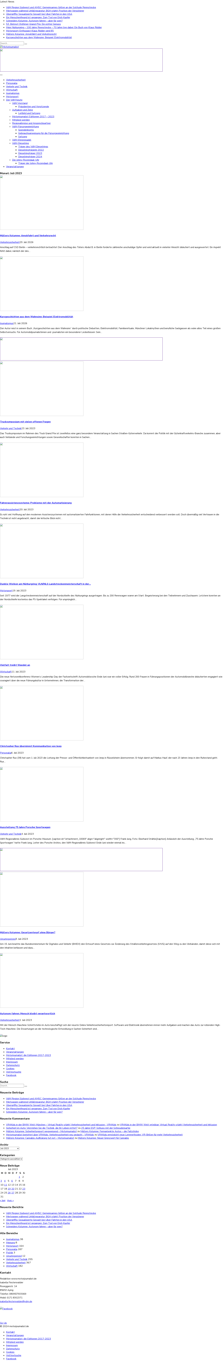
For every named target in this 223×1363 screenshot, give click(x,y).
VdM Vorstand (19, 103)
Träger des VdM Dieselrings (33, 146)
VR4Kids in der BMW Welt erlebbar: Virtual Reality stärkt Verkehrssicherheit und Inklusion (168, 1124)
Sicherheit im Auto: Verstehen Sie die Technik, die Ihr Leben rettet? (42, 1128)
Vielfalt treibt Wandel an (15, 665)
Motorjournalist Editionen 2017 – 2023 (33, 116)
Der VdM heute (14, 100)
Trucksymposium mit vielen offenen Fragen (25, 421)
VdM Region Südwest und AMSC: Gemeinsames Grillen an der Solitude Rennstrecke (51, 7)
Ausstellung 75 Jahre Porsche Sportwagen (25, 827)
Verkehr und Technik (16, 86)
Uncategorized (8, 939)
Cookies (10, 1068)
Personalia (11, 83)
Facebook (11, 1075)
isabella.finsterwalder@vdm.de (16, 1301)
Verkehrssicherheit (16, 80)
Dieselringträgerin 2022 (31, 150)
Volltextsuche (13, 1072)
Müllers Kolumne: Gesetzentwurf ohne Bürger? (27, 932)
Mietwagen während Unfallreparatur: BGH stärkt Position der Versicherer (45, 10)
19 (9, 1188)
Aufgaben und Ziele (22, 110)
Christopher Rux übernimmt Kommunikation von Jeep (31, 746)
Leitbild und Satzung (29, 113)
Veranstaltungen (15, 166)
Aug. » (10, 1200)
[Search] (26, 1086)
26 (9, 1192)
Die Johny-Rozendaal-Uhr (25, 160)
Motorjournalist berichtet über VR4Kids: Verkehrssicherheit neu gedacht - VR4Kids (50, 1134)
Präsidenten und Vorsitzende (33, 106)
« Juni (2, 1200)
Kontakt (10, 1048)
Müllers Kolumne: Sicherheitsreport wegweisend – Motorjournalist (41, 1131)
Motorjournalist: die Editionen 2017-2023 (28, 1055)
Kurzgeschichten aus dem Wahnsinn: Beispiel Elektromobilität (39, 37)
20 (12, 1188)
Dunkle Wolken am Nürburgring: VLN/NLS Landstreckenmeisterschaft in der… (45, 584)
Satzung (22, 136)
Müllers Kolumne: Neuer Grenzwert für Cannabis (103, 1138)
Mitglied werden (21, 120)
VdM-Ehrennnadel (21, 140)
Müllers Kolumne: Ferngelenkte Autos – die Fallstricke (109, 1131)
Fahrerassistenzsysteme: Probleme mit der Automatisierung (36, 503)
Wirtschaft (12, 90)
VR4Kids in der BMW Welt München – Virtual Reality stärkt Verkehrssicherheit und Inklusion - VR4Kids (61, 1124)
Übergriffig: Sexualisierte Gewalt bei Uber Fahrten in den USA (39, 14)
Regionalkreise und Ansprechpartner (31, 123)
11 (5, 1185)
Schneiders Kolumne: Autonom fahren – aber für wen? (34, 20)
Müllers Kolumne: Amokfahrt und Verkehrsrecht (31, 34)
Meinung (10, 1242)
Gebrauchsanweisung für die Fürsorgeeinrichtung (43, 133)
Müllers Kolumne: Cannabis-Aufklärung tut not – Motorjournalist (40, 1138)
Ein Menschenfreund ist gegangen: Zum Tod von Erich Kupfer (38, 17)
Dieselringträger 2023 (30, 153)
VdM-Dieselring (20, 143)
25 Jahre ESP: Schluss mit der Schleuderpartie (105, 1128)
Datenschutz (13, 1065)
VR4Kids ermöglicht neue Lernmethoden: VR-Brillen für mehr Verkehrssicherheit (140, 1134)
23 (23, 1188)
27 (12, 1192)
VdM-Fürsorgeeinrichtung (25, 126)
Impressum (12, 1062)
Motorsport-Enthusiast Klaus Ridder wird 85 (30, 30)
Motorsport (12, 96)
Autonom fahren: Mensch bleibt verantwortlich (27, 1013)
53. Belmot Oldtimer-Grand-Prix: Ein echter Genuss (33, 24)
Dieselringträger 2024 (30, 156)
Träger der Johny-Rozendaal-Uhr (35, 163)
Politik (9, 1252)
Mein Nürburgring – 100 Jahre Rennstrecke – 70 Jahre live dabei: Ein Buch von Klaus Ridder (54, 27)
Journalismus (12, 93)
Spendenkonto (26, 130)
